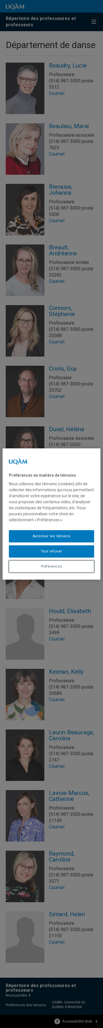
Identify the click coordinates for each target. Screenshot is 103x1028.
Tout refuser (51, 551)
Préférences (51, 566)
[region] (51, 514)
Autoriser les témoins (52, 536)
